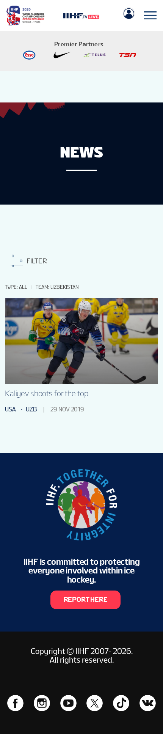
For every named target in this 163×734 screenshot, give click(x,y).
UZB (31, 409)
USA (10, 409)
